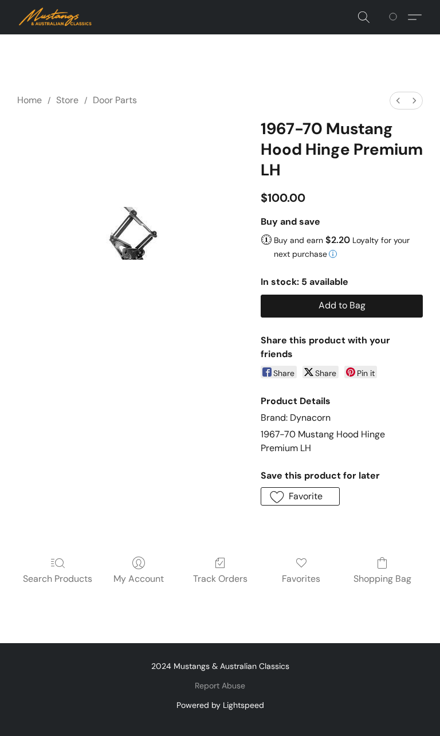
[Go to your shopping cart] (395, 17)
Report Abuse (220, 685)
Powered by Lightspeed (220, 705)
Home (29, 100)
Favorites (301, 579)
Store (67, 100)
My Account (138, 579)
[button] (55, 17)
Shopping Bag (382, 579)
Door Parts (115, 100)
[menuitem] (398, 100)
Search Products (57, 579)
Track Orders (220, 579)
